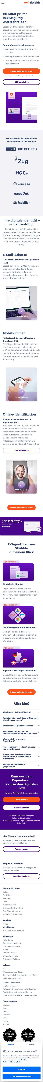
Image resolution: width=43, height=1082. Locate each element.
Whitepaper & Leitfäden (13, 972)
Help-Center (8, 940)
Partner (6, 1018)
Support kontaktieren (12, 943)
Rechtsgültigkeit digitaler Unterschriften (19, 975)
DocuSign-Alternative (12, 911)
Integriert (7, 898)
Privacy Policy (16, 1062)
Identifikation (8, 927)
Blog (5, 969)
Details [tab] (31, 1044)
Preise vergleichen (21, 807)
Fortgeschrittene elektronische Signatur (19, 989)
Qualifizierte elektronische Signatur (17, 992)
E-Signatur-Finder (10, 956)
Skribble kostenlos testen (13, 930)
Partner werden (21, 849)
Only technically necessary (21, 1077)
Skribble (35, 2)
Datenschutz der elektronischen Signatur (20, 995)
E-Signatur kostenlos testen (21, 71)
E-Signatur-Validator (11, 959)
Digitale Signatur (10, 986)
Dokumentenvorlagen (12, 946)
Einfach (6, 892)
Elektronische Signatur (12, 978)
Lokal (5, 901)
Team (5, 1011)
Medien (6, 1021)
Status (5, 949)
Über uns (6, 1005)
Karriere (6, 1014)
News (5, 1008)
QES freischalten (22, 82)
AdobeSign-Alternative (12, 914)
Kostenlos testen (21, 799)
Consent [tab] (11, 1044)
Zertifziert (7, 895)
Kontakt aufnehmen (21, 876)
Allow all (21, 1069)
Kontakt (6, 1024)
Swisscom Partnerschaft (13, 908)
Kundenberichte (9, 905)
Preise (5, 924)
